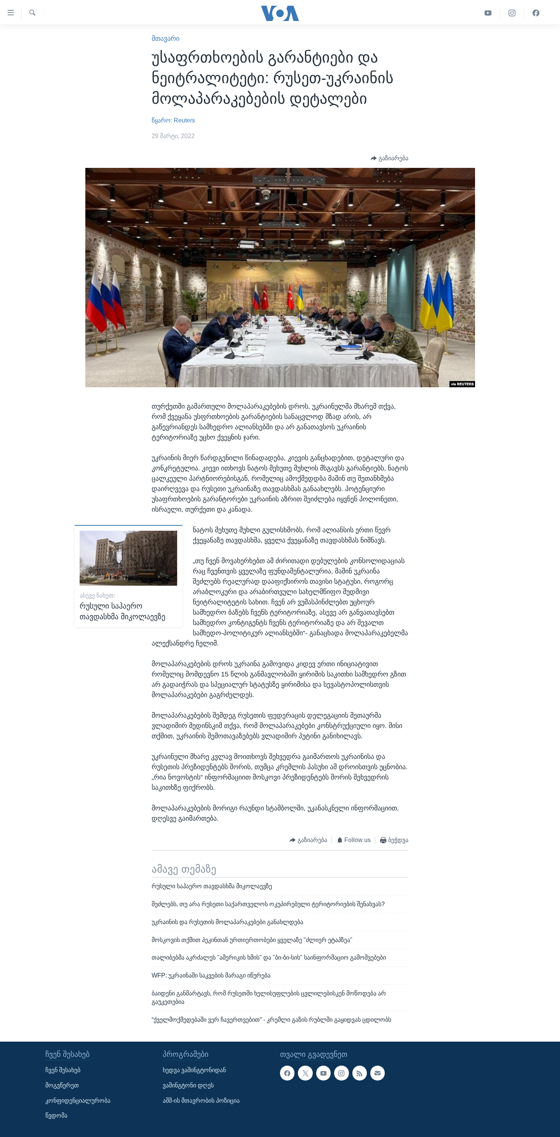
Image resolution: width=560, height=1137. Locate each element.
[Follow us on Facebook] (287, 1073)
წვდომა (56, 1115)
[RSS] (359, 1073)
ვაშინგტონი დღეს (188, 1085)
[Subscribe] (377, 1073)
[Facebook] (536, 13)
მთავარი (165, 38)
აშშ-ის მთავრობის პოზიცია (201, 1100)
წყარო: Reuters (173, 120)
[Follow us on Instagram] (341, 1073)
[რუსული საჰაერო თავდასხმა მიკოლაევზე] (128, 558)
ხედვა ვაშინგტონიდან (194, 1070)
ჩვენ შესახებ (62, 1070)
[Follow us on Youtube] (323, 1073)
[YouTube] (488, 13)
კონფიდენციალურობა (77, 1100)
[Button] (389, 158)
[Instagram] (512, 13)
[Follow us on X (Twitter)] (305, 1073)
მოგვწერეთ (62, 1085)
